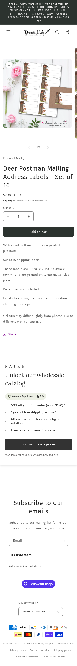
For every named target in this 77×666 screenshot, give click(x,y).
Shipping (7, 201)
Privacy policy (18, 650)
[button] (8, 32)
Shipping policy (62, 650)
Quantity (8, 207)
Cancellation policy (54, 656)
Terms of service (39, 650)
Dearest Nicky (21, 643)
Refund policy (66, 643)
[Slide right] (48, 147)
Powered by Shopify (42, 643)
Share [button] (12, 334)
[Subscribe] (63, 541)
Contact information (27, 656)
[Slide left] (29, 147)
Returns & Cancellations (25, 566)
